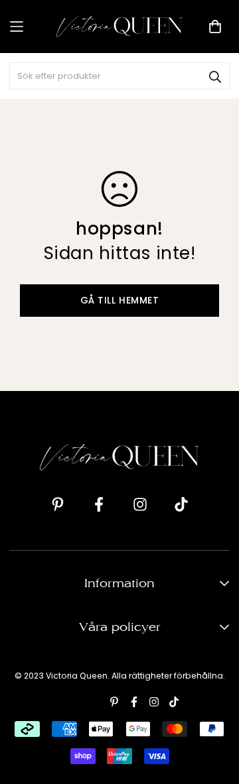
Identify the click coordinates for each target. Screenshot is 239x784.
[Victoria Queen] (119, 26)
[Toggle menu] (28, 26)
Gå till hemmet (119, 300)
